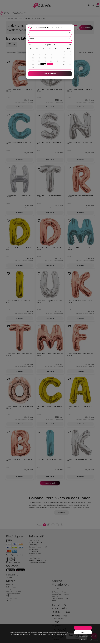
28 (57, 64)
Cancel (83, 632)
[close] (71, 28)
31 (33, 67)
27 (51, 64)
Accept (83, 628)
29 (64, 64)
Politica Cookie (55, 634)
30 (70, 64)
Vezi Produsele (50, 73)
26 (45, 64)
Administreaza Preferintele (83, 638)
